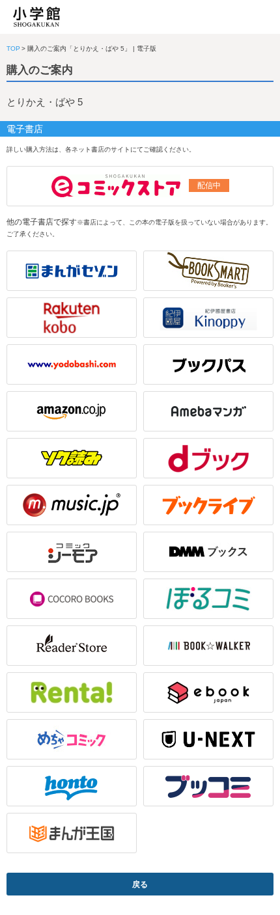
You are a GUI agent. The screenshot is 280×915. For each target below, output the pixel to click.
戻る (140, 884)
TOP (13, 48)
